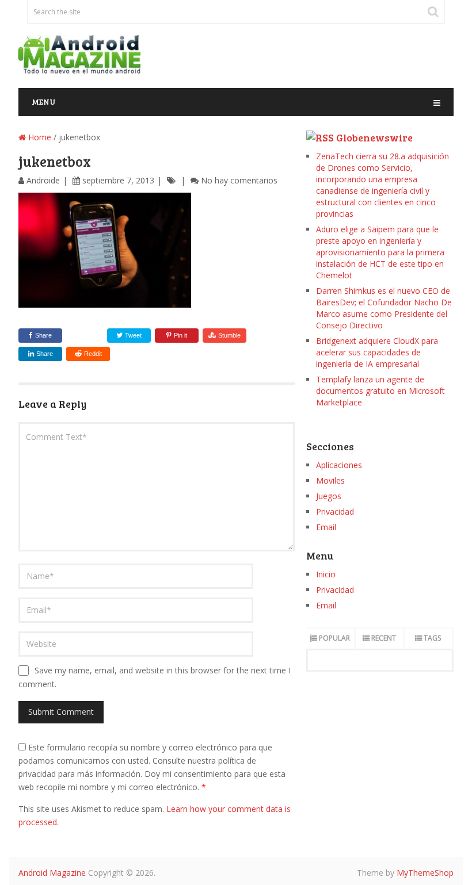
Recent (383, 638)
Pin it (180, 335)
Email (326, 527)
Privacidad (335, 511)
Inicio (326, 574)
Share (43, 335)
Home (38, 137)
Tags (432, 638)
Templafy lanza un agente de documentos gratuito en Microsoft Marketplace (380, 391)
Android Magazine (52, 872)
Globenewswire (374, 137)
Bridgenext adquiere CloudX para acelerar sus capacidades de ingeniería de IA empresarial (377, 352)
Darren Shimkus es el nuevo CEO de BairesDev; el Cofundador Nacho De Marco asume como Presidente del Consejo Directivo (384, 308)
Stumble (229, 335)
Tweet (132, 335)
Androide (43, 180)
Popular (334, 638)
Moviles (330, 480)
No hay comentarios (239, 180)
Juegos (328, 496)
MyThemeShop (425, 872)
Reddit (93, 353)
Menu (44, 101)
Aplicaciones (339, 464)
